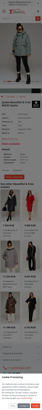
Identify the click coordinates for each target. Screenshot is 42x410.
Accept (35, 405)
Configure (23, 405)
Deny (12, 405)
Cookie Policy (26, 398)
